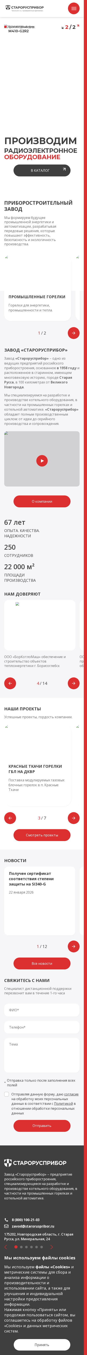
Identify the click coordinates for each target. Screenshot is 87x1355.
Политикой (63, 1103)
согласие (71, 1094)
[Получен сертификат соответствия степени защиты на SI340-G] (39, 901)
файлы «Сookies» (52, 1266)
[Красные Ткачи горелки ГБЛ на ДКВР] (37, 765)
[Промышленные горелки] (37, 288)
